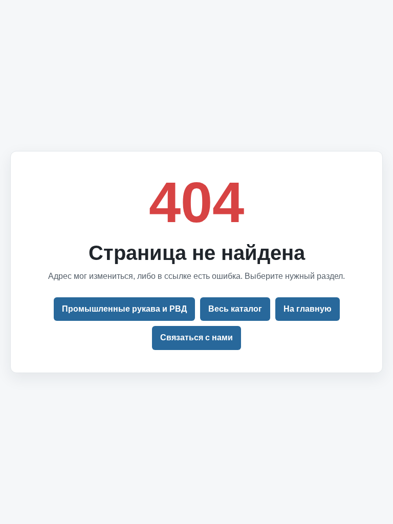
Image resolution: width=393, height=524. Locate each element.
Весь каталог (235, 308)
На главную (307, 308)
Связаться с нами (196, 337)
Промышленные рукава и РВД (124, 308)
